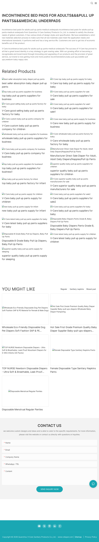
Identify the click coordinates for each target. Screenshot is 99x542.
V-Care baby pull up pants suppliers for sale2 (71, 200)
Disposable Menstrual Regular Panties (22, 409)
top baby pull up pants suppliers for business (21, 97)
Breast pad (91, 289)
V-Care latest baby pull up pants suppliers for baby (24, 225)
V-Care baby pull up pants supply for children (22, 200)
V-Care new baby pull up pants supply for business (72, 125)
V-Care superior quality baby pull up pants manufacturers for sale (73, 187)
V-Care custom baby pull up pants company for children (20, 127)
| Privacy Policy (90, 537)
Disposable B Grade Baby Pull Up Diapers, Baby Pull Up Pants (24, 242)
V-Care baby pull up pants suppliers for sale (71, 97)
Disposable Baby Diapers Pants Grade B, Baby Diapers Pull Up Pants (72, 227)
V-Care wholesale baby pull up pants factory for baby (70, 142)
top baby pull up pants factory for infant (24, 183)
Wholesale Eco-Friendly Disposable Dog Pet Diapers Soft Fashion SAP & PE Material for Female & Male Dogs (23, 329)
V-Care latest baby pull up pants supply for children (73, 240)
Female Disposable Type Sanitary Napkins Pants (73, 370)
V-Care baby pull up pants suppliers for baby (71, 212)
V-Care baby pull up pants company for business (23, 155)
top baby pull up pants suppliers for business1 (21, 170)
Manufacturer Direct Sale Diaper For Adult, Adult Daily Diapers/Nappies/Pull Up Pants (73, 157)
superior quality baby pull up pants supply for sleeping (24, 257)
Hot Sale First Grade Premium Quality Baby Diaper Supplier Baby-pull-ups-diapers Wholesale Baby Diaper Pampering (73, 329)
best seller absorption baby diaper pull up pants (24, 85)
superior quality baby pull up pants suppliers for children (69, 172)
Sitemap (78, 537)
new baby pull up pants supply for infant (24, 210)
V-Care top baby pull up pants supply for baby (72, 85)
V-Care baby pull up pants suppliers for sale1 (71, 110)
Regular (64, 289)
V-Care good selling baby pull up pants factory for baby (23, 112)
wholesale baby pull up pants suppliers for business (25, 140)
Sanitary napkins (77, 289)
